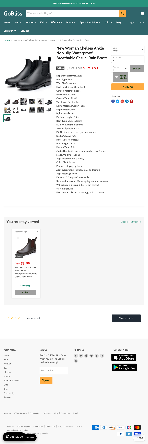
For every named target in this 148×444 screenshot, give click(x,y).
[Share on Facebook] (113, 101)
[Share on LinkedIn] (127, 101)
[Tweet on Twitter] (117, 101)
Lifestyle (55, 22)
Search (75, 413)
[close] (37, 231)
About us (7, 413)
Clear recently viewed (131, 222)
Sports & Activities (89, 22)
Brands (70, 22)
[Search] (122, 13)
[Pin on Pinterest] (131, 101)
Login (131, 22)
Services (25, 30)
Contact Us (65, 413)
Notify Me (128, 86)
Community (10, 30)
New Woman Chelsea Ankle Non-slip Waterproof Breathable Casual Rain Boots (26, 272)
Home (7, 22)
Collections (46, 413)
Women (30, 22)
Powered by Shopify (40, 433)
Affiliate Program (20, 413)
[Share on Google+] (122, 101)
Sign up (46, 380)
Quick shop (25, 285)
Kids (42, 22)
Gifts (107, 22)
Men (17, 22)
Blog (118, 22)
